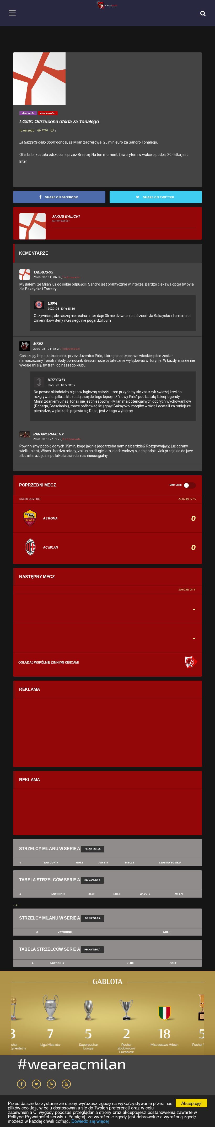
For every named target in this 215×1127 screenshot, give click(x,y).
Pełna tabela (92, 848)
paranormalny (48, 434)
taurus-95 (43, 272)
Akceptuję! (191, 1103)
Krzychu (56, 380)
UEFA (52, 304)
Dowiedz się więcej (90, 1121)
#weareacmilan (71, 1063)
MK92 (38, 344)
